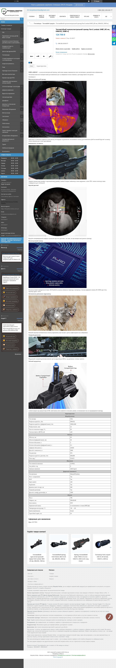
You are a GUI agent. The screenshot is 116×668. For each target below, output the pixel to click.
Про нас (86, 16)
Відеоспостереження (8, 93)
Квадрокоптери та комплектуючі (7, 47)
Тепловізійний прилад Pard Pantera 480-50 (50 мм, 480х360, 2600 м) (59, 557)
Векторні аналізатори (8, 74)
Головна (31, 16)
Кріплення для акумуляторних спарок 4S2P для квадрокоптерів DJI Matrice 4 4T (11, 258)
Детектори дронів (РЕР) (9, 51)
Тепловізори (6, 55)
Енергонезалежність (8, 63)
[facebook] (29, 63)
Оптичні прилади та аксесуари (11, 86)
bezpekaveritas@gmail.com (8, 214)
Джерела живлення (7, 90)
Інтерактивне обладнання (10, 135)
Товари (51, 573)
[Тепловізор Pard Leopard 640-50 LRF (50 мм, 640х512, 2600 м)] (102, 544)
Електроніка (5, 127)
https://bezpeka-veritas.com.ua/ (10, 209)
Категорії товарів (6, 29)
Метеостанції (6, 113)
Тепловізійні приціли (49, 23)
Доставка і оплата (52, 16)
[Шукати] (22, 19)
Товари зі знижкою (6, 25)
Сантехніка (5, 116)
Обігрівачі (5, 120)
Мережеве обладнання (9, 109)
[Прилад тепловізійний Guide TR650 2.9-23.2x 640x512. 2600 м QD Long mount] (81, 544)
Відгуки (51, 579)
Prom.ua (67, 652)
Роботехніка (6, 123)
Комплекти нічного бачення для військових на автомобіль (11, 41)
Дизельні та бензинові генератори (8, 105)
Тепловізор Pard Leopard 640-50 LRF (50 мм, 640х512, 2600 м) (102, 557)
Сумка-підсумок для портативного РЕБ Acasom (10, 325)
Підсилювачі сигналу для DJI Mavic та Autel (10, 36)
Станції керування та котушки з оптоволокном (11, 59)
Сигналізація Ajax (7, 97)
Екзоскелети (6, 151)
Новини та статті (96, 16)
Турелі (4, 144)
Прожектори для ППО (8, 78)
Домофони (5, 100)
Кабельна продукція (8, 148)
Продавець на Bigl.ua (58, 653)
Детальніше (79, 5)
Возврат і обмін (32, 581)
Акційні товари (53, 576)
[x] (31, 63)
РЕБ (3, 32)
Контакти (63, 16)
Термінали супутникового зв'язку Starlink (9, 82)
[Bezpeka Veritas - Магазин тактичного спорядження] (11, 12)
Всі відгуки (18, 354)
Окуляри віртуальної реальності (8, 140)
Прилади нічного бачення (9, 70)
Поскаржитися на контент (64, 655)
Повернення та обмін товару (75, 16)
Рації (3, 67)
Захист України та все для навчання (9, 131)
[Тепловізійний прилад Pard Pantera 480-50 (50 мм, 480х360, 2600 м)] (59, 544)
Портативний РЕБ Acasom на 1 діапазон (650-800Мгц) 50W (11, 329)
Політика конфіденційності (35, 584)
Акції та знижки (41, 16)
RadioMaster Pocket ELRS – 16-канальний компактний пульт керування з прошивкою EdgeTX (11, 280)
